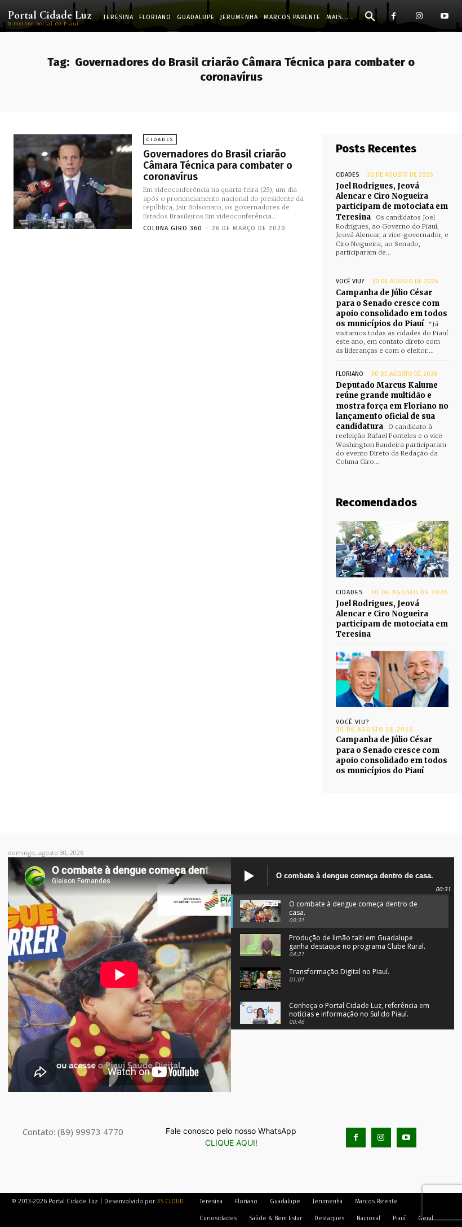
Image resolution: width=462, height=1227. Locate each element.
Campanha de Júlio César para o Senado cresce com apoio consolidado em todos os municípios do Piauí (391, 308)
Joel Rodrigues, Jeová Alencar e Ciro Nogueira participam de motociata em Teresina (392, 201)
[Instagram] (419, 16)
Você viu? (350, 281)
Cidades (160, 139)
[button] (370, 16)
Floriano (349, 374)
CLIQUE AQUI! (231, 1142)
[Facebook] (393, 16)
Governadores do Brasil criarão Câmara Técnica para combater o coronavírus (217, 165)
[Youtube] (444, 16)
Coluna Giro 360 (172, 228)
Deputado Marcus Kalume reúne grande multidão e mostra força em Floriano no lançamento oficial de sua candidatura (392, 405)
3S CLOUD (170, 1201)
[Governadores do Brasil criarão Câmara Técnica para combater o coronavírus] (73, 181)
